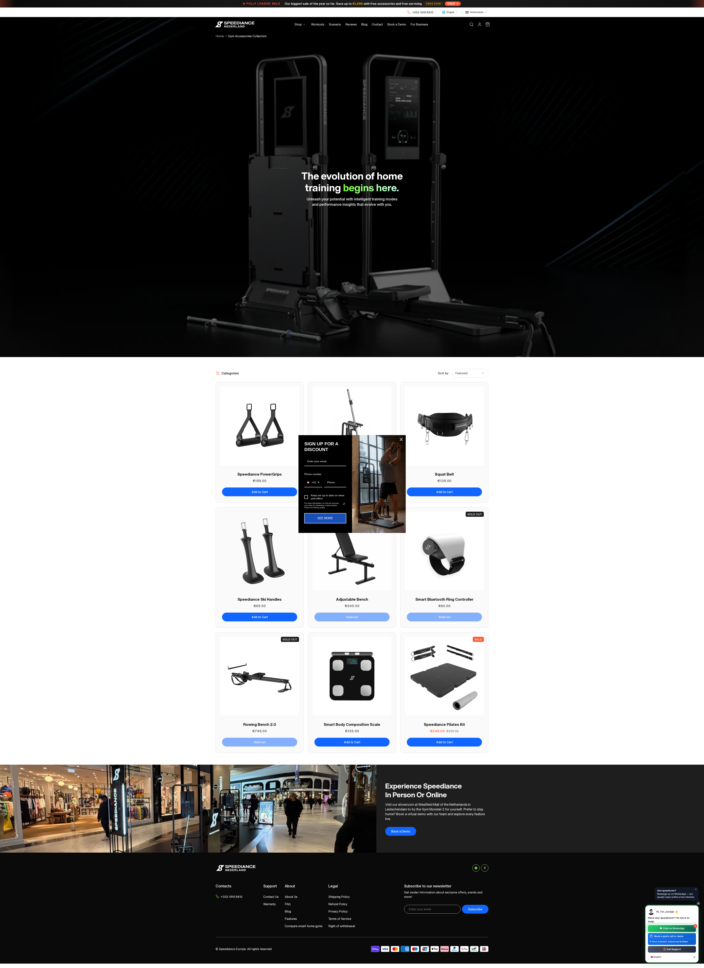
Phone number (313, 474)
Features (291, 919)
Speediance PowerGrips (259, 474)
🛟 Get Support (672, 949)
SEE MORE (325, 518)
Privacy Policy (338, 911)
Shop (451, 3)
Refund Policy (337, 904)
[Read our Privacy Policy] (344, 504)
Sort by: (443, 373)
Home (220, 36)
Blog (288, 911)
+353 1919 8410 (422, 12)
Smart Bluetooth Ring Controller (444, 599)
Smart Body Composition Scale (352, 724)
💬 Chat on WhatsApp (677, 927)
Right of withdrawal (341, 926)
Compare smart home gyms (303, 926)
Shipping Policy (339, 897)
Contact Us (271, 897)
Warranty (269, 904)
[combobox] (313, 482)
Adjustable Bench (352, 599)
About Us (291, 897)
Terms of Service (339, 919)
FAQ (288, 904)
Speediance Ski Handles (260, 599)
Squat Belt (444, 474)
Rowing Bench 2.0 (259, 724)
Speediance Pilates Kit (444, 724)
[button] (300, 24)
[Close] (401, 439)
